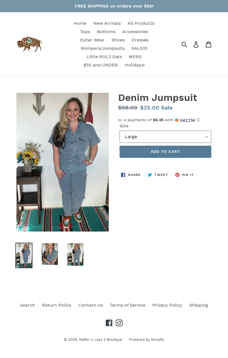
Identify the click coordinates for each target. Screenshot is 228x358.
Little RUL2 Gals (104, 56)
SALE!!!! (139, 48)
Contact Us (90, 305)
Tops (85, 31)
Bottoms (106, 31)
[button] (165, 120)
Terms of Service (127, 305)
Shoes (118, 40)
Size (124, 125)
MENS (135, 56)
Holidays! (135, 65)
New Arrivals (107, 23)
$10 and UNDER (101, 65)
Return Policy (56, 305)
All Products (141, 23)
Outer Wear (92, 40)
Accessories (135, 31)
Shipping (198, 305)
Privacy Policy (167, 305)
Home (80, 23)
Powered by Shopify (146, 339)
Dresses (140, 40)
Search (27, 305)
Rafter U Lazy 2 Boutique (101, 339)
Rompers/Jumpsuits (103, 48)
